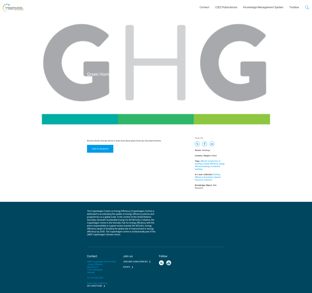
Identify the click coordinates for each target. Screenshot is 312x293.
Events (126, 267)
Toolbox (294, 7)
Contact (204, 7)
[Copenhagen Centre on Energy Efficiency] (12, 8)
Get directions (94, 286)
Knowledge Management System (263, 7)
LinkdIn (212, 143)
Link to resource (100, 148)
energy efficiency (211, 164)
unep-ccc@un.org (100, 283)
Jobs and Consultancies (135, 261)
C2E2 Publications (226, 7)
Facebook (204, 143)
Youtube (168, 262)
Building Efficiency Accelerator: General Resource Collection (208, 177)
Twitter (197, 143)
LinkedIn (161, 262)
